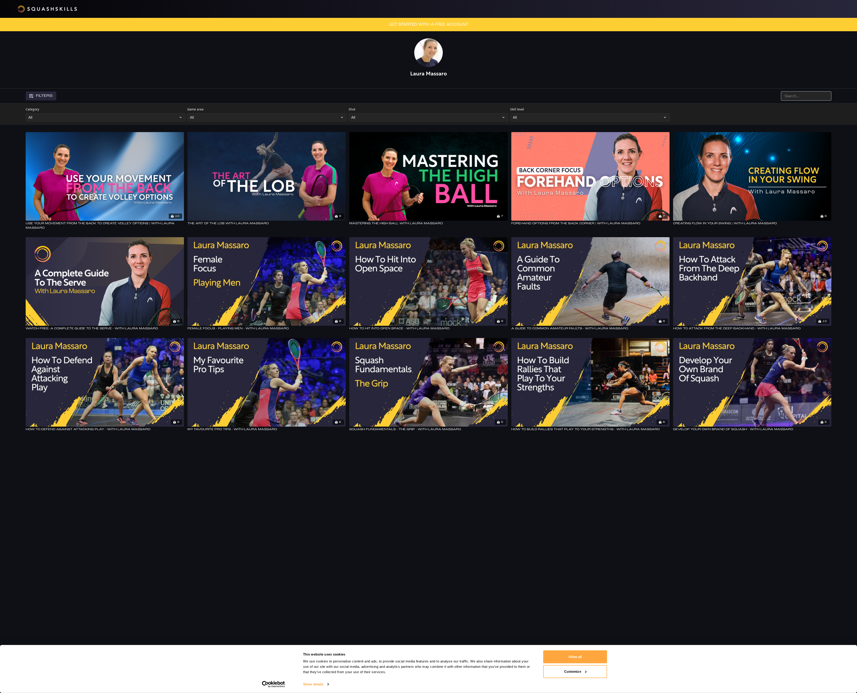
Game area (195, 109)
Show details (313, 684)
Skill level (517, 109)
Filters (44, 96)
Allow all (575, 657)
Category (32, 109)
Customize (572, 671)
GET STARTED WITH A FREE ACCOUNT (428, 24)
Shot (352, 109)
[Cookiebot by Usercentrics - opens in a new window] (273, 684)
